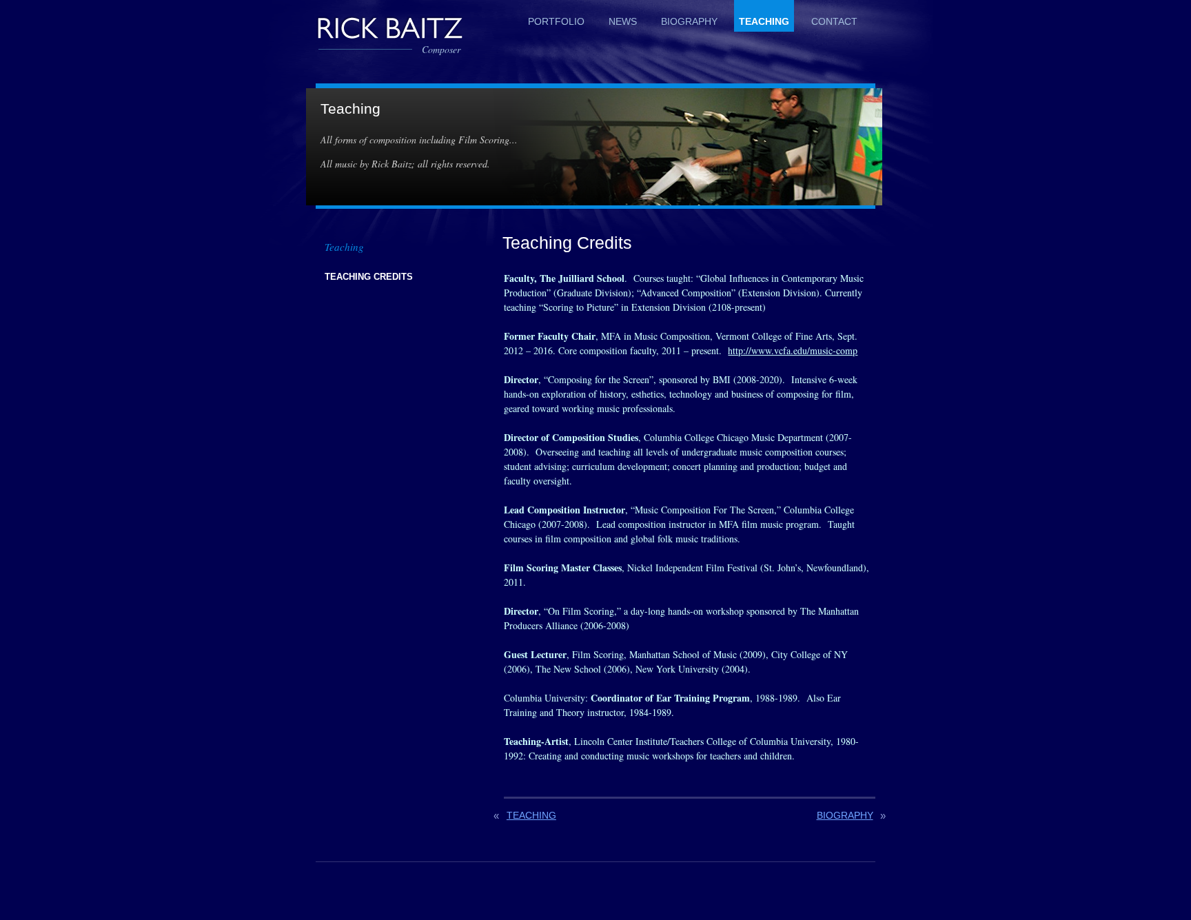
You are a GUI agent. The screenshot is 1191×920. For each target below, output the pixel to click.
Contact (834, 21)
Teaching (764, 21)
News (623, 21)
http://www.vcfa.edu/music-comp (792, 350)
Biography (689, 21)
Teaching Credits (369, 277)
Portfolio (556, 21)
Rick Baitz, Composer (389, 27)
